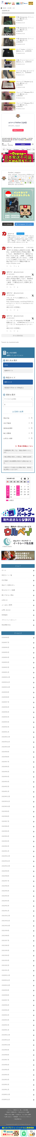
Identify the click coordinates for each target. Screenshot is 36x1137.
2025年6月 (5, 707)
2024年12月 (6, 736)
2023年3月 (5, 841)
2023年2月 (5, 846)
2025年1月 (5, 732)
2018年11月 (6, 1099)
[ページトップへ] (33, 1134)
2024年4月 (5, 776)
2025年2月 (5, 727)
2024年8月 (5, 756)
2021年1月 (5, 970)
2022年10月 (6, 866)
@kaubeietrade (19, 247)
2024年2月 (5, 786)
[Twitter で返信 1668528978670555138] (7, 310)
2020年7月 (5, 1000)
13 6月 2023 (10, 295)
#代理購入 (17, 307)
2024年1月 (5, 791)
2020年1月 (5, 1030)
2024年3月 (5, 781)
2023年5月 (5, 831)
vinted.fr (27, 303)
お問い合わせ (6, 610)
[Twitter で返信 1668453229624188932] (7, 331)
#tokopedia (20, 324)
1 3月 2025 (29, 247)
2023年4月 (5, 836)
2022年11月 (6, 861)
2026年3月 (5, 662)
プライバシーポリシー (9, 620)
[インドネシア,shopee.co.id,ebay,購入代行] (18, 204)
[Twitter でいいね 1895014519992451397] (15, 287)
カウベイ (10, 247)
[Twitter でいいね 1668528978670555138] (15, 310)
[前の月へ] (21, 478)
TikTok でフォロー (18, 130)
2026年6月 (5, 647)
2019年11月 (6, 1040)
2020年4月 (5, 1015)
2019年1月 (5, 1089)
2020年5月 (5, 1010)
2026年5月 (5, 652)
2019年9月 (5, 1049)
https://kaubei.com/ (13, 263)
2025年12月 (6, 677)
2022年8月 (5, 876)
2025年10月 (6, 687)
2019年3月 (5, 1079)
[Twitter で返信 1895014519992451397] (7, 287)
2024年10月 (6, 746)
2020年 (9, 8)
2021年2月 (5, 965)
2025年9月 (5, 692)
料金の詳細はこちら (25, 446)
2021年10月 (6, 925)
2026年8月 (5, 637)
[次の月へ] (28, 478)
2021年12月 (6, 915)
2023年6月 (5, 826)
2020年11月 (6, 980)
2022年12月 (6, 856)
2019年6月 (5, 1064)
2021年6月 (5, 945)
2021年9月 (5, 930)
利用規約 (5, 615)
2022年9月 (5, 871)
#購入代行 (9, 307)
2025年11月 (6, 682)
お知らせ (5, 600)
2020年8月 (5, 995)
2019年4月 (5, 1074)
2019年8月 (5, 1054)
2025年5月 (5, 712)
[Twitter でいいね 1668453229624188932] (15, 331)
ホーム (4, 570)
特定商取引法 (6, 625)
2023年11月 (6, 801)
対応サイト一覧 (7, 575)
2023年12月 (6, 796)
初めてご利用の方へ (8, 585)
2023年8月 (5, 816)
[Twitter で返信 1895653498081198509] (7, 266)
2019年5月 (5, 1069)
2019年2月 (5, 1084)
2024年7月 (5, 761)
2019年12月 (6, 1034)
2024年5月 (5, 771)
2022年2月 (5, 905)
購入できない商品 (8, 595)
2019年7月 (5, 1059)
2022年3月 (5, 900)
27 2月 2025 (10, 274)
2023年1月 (5, 851)
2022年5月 (5, 890)
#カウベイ (12, 303)
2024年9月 (5, 751)
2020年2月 (5, 1025)
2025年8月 (5, 697)
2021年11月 (6, 920)
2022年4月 (5, 895)
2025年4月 (5, 717)
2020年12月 (6, 975)
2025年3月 (5, 722)
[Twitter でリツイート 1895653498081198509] (11, 266)
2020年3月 (5, 1020)
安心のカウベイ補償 (8, 590)
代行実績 (5, 580)
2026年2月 (5, 667)
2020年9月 (5, 990)
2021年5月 (5, 950)
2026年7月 (5, 642)
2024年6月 (5, 766)
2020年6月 (5, 1005)
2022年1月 (5, 910)
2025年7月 (5, 702)
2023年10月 (6, 806)
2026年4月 (5, 657)
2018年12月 (6, 1094)
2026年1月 (5, 672)
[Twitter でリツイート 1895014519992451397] (11, 287)
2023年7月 (5, 821)
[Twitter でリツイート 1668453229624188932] (11, 331)
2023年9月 (5, 811)
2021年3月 (5, 960)
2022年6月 (5, 886)
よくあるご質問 (7, 605)
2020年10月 (6, 985)
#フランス (19, 303)
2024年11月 (6, 741)
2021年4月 (5, 955)
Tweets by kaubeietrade (10, 342)
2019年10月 (6, 1044)
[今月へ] (25, 478)
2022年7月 (5, 881)
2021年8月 (5, 935)
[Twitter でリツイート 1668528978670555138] (11, 310)
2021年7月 (5, 940)
